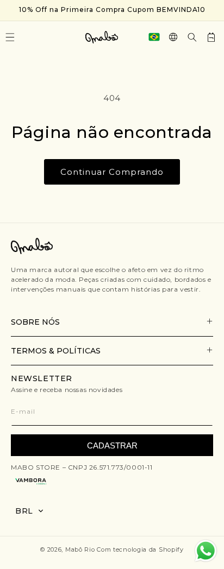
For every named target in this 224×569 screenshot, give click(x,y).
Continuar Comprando (112, 172)
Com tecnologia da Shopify (140, 549)
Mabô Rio (80, 549)
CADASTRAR (112, 445)
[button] (192, 37)
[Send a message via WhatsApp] (206, 551)
